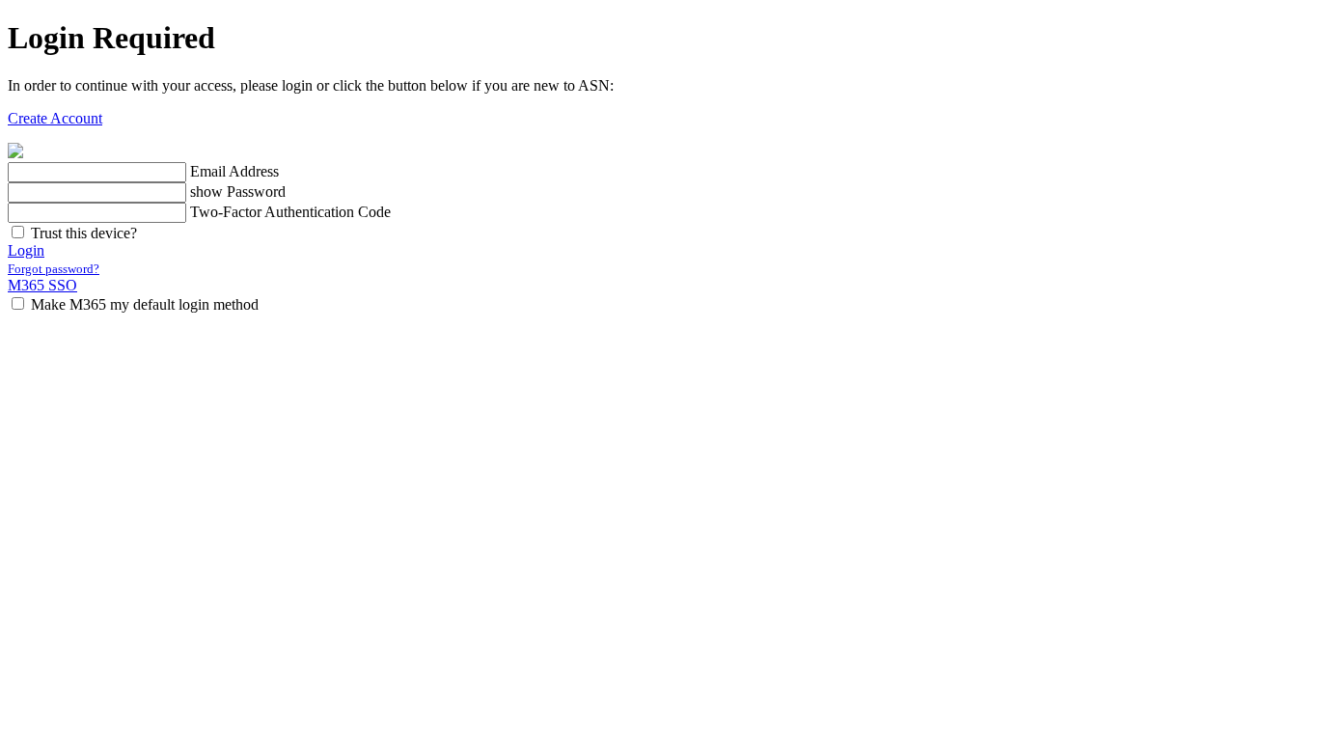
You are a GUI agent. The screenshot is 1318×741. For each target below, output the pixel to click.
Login (26, 250)
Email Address (234, 171)
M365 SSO (42, 285)
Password (256, 191)
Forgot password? (53, 268)
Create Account (55, 118)
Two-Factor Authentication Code (290, 212)
